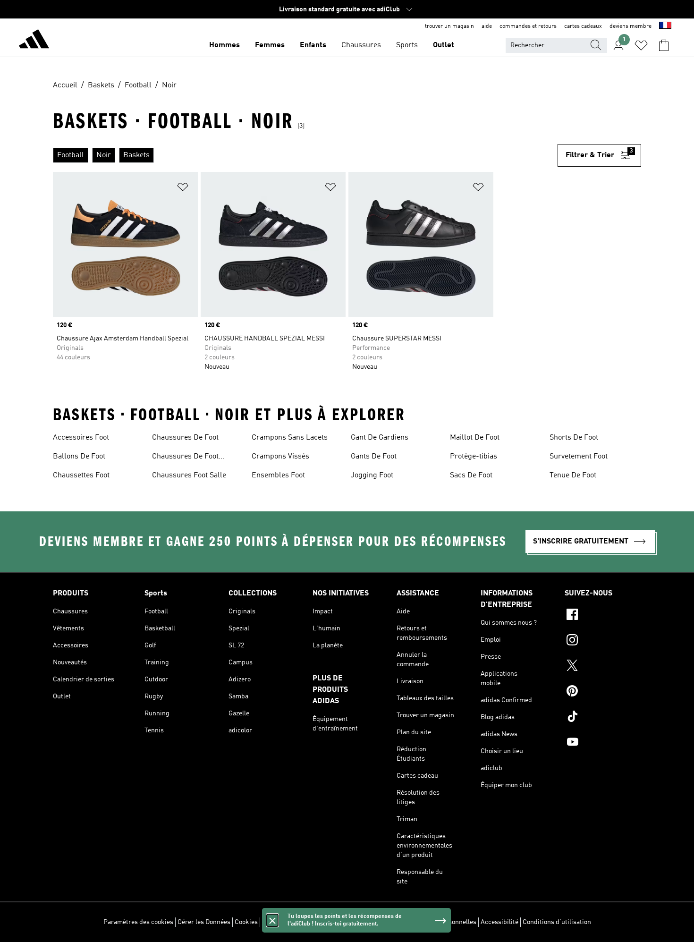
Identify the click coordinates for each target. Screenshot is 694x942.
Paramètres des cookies (138, 922)
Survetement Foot (579, 456)
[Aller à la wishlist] (641, 45)
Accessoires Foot (81, 437)
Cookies (246, 922)
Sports (407, 45)
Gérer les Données (204, 922)
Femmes (270, 45)
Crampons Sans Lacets (290, 437)
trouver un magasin (449, 26)
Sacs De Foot (471, 475)
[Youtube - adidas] (603, 743)
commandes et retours (528, 26)
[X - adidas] (603, 666)
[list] (305, 155)
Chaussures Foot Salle (189, 475)
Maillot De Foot (474, 437)
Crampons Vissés (280, 456)
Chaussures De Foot (185, 437)
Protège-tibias (473, 456)
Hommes (224, 45)
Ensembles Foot (278, 475)
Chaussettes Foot (81, 475)
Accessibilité (499, 922)
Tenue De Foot (573, 475)
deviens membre (630, 26)
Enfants (313, 45)
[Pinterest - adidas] (603, 692)
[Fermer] (272, 920)
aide (487, 26)
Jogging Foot (372, 475)
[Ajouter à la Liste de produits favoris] (182, 188)
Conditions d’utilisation (557, 922)
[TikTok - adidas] (603, 717)
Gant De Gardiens (379, 437)
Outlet (443, 45)
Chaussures (361, 45)
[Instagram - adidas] (603, 641)
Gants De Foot (374, 456)
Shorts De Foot (574, 437)
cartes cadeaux (583, 26)
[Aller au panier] (663, 45)
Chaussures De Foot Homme (185, 457)
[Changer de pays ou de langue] (665, 26)
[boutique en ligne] (34, 40)
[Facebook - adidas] (603, 615)
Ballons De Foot (79, 456)
